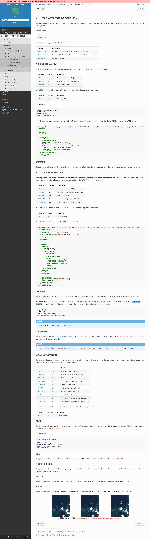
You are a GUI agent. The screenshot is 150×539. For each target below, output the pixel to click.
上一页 (41, 9)
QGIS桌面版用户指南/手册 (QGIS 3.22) (14, 33)
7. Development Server (11, 83)
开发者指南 (5, 113)
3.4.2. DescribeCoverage (13, 62)
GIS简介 (4, 95)
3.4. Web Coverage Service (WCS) (15, 57)
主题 (56, 535)
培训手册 (5, 92)
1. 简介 (6, 39)
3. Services (7, 45)
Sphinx (42, 535)
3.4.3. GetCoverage (12, 65)
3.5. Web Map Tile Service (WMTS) (15, 68)
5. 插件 (6, 77)
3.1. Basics (8, 48)
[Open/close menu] (1, 36)
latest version (61, 1)
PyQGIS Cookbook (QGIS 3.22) (12, 110)
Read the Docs (66, 535)
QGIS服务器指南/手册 (47, 5)
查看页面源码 (140, 5)
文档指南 (5, 102)
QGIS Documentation (16, 4)
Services (61, 5)
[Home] (36, 5)
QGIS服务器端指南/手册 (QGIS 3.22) (13, 36)
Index (15, 23)
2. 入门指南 (7, 42)
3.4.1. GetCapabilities (12, 59)
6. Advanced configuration (12, 80)
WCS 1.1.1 (42, 38)
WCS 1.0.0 (42, 35)
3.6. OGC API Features (12, 71)
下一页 (139, 9)
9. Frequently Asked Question (13, 89)
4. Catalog (7, 74)
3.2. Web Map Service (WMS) (13, 51)
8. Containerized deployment (13, 86)
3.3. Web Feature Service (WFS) (14, 54)
